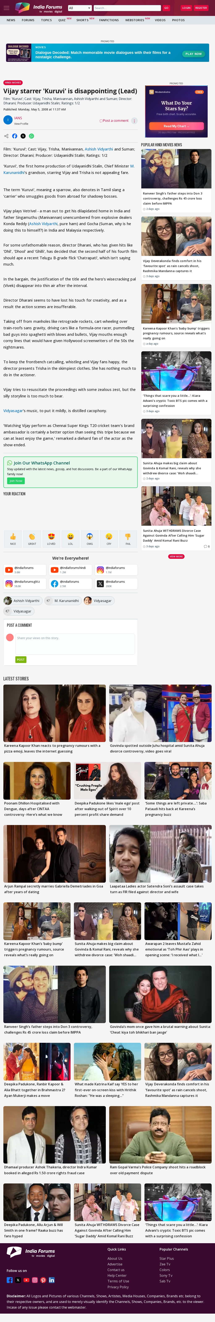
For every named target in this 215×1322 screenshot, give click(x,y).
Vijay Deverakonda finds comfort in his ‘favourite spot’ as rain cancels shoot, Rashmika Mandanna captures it (172, 266)
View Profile (21, 124)
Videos (160, 20)
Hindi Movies (13, 82)
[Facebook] (10, 1280)
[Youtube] (26, 1280)
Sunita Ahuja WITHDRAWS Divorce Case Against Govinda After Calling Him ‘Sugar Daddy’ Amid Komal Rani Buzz (173, 536)
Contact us (116, 1270)
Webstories (134, 20)
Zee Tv (165, 1264)
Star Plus (167, 1258)
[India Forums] (38, 8)
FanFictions (109, 20)
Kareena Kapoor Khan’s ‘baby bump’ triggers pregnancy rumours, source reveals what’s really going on (176, 333)
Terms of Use (118, 1281)
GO (166, 8)
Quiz (62, 20)
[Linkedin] (52, 1280)
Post (21, 660)
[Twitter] (18, 1280)
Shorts (82, 20)
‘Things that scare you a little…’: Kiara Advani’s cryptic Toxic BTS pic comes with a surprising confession (175, 401)
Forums (28, 20)
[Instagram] (35, 1280)
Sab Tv (165, 1281)
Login (186, 8)
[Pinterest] (43, 1280)
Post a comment (115, 120)
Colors (165, 1270)
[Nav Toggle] (6, 8)
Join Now (16, 481)
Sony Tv (166, 1275)
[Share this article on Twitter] (23, 136)
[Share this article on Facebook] (15, 136)
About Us (115, 1258)
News (11, 20)
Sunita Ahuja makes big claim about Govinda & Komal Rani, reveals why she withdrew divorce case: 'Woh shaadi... (172, 468)
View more (176, 556)
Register (201, 8)
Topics (46, 20)
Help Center (117, 1275)
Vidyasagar (13, 410)
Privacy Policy (118, 1287)
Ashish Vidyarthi (99, 149)
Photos (178, 20)
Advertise (115, 1264)
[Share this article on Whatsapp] (31, 136)
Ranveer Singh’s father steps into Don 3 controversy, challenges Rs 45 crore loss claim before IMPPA (172, 198)
